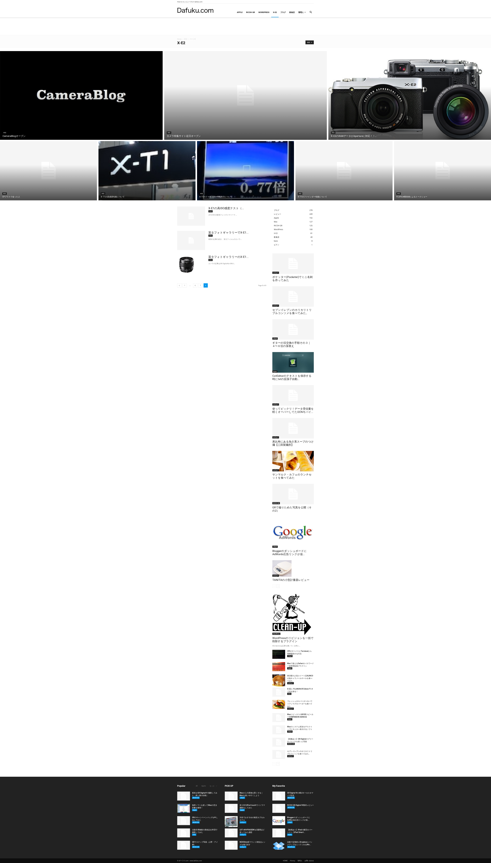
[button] (311, 12)
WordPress (263, 12)
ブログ (283, 12)
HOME (285, 861)
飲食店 (292, 12)
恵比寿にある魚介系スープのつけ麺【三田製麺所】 (293, 443)
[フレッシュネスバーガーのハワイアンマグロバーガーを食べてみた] (278, 704)
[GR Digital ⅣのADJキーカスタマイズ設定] (278, 796)
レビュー (275, 273)
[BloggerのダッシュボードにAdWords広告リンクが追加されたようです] (293, 532)
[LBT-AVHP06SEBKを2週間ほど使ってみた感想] (231, 832)
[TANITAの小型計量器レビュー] (293, 568)
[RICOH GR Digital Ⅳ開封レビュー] (278, 808)
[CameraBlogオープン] (81, 95)
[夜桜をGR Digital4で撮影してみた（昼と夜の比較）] (183, 796)
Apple (240, 12)
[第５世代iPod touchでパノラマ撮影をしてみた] (231, 808)
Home (179, 39)
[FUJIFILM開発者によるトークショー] (442, 170)
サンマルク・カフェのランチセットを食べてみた (292, 476)
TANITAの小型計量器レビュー (290, 579)
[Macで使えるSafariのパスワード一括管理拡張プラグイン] (278, 666)
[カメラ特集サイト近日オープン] (245, 95)
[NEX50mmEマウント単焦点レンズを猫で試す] (231, 845)
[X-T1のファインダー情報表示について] (245, 170)
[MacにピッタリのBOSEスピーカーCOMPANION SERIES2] (278, 717)
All (197, 786)
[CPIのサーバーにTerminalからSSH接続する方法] (278, 654)
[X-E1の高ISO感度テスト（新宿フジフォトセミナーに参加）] (191, 216)
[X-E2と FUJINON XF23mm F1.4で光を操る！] (278, 692)
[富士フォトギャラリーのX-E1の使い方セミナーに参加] (186, 264)
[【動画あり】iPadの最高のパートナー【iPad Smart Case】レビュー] (278, 832)
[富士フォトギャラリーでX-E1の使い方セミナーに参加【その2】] (191, 240)
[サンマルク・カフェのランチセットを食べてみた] (293, 461)
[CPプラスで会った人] (48, 170)
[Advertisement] (245, 26)
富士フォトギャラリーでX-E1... (228, 232)
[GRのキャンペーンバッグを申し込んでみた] (183, 820)
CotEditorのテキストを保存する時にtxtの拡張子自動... (291, 377)
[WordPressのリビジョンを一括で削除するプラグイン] (293, 614)
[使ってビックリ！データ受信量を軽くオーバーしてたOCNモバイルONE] (293, 395)
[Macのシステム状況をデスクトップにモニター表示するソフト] (278, 729)
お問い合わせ (309, 861)
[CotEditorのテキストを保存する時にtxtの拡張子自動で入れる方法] (293, 362)
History (292, 861)
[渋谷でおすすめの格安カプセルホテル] (231, 821)
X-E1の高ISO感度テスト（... (226, 208)
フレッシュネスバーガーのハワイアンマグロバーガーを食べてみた (299, 703)
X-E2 (275, 12)
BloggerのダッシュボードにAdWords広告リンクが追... (289, 552)
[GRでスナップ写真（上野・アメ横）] (183, 845)
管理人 (301, 12)
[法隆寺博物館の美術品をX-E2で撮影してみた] (183, 832)
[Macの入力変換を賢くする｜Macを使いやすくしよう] (231, 796)
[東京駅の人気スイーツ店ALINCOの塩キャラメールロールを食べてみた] (278, 680)
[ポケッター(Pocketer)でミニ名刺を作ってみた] (293, 263)
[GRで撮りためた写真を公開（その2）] (293, 494)
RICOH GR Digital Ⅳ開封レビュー (300, 805)
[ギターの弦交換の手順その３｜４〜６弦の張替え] (293, 329)
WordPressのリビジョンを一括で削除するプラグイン (293, 640)
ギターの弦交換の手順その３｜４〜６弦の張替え (291, 344)
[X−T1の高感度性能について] (146, 170)
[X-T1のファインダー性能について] (343, 170)
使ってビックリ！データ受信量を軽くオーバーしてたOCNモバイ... (293, 410)
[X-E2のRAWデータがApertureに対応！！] (409, 95)
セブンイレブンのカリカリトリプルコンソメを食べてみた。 (292, 311)
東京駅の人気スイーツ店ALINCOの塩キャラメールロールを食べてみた (300, 678)
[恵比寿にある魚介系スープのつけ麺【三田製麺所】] (293, 428)
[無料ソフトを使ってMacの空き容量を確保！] (183, 808)
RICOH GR (250, 12)
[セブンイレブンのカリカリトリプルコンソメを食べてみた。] (293, 296)
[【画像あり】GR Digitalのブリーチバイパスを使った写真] (278, 742)
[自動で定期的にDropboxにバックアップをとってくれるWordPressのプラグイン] (278, 845)
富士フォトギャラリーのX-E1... (228, 256)
